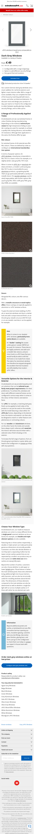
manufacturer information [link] (10, 678)
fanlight (8, 569)
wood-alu (25, 164)
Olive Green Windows (8, 702)
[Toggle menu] (2, 6)
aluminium (5, 171)
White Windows (6, 713)
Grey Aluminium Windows (10, 697)
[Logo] (14, 6)
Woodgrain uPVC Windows (10, 716)
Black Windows (6, 691)
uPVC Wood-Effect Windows (10, 707)
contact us (23, 443)
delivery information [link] (21, 801)
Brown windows (6, 724)
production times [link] (22, 818)
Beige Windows (6, 688)
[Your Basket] (32, 6)
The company (5, 734)
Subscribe (26, 758)
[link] (16, 36)
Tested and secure (7, 750)
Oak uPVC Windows (8, 699)
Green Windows (6, 694)
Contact (3, 742)
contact (28, 642)
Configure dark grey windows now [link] (16, 665)
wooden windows (20, 176)
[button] (2, 30)
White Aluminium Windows (10, 710)
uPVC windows (6, 156)
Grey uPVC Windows (26, 724)
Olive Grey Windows (8, 705)
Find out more (5, 738)
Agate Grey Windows (8, 686)
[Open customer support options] (29, 826)
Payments (4, 746)
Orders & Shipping (7, 730)
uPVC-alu (17, 164)
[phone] (27, 6)
